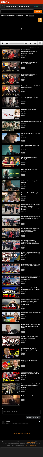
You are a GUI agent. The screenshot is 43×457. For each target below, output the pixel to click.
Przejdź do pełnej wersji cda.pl (21, 433)
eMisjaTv (7, 47)
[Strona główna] (5, 2)
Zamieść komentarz (33, 417)
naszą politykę (31, 442)
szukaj (38, 11)
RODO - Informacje (31, 445)
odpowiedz (26, 423)
